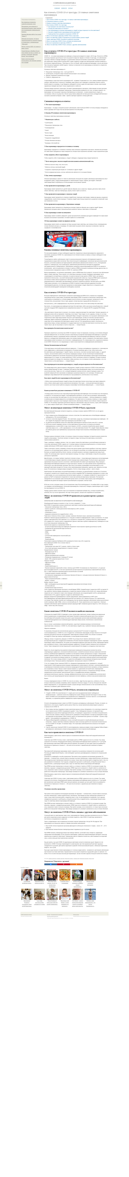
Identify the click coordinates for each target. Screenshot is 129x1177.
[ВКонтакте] (50, 864)
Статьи (70, 8)
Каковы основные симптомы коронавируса (59, 23)
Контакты (48, 914)
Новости (64, 8)
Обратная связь (76, 914)
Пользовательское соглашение (56, 914)
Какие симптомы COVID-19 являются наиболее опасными (63, 39)
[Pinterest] (63, 864)
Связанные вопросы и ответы (55, 21)
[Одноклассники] (76, 864)
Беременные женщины (84, 858)
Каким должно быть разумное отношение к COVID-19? (63, 34)
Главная (57, 8)
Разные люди (91, 858)
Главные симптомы (52, 858)
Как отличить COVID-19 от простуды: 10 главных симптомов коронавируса (67, 19)
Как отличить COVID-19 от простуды (57, 25)
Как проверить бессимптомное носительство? (61, 27)
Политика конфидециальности (52, 916)
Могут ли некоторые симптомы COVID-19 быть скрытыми (63, 36)
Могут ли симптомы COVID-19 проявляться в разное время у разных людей (68, 37)
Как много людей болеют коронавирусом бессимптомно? (64, 32)
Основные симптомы (60, 858)
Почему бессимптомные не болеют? (58, 28)
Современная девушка (64, 3)
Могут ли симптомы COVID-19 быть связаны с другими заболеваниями (66, 44)
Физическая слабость (69, 858)
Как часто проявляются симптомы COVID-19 (59, 43)
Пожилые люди (76, 858)
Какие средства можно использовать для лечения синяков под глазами (31, 60)
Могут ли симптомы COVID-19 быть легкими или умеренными (64, 41)
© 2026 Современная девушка (26, 914)
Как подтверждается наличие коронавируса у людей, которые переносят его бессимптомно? (74, 30)
